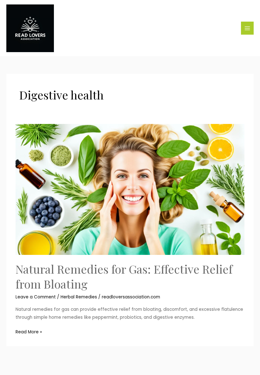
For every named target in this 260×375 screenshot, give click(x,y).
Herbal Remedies (79, 297)
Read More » (29, 331)
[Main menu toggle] (247, 28)
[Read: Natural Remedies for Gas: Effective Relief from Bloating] (130, 189)
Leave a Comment (36, 297)
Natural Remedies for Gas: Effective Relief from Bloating (124, 276)
